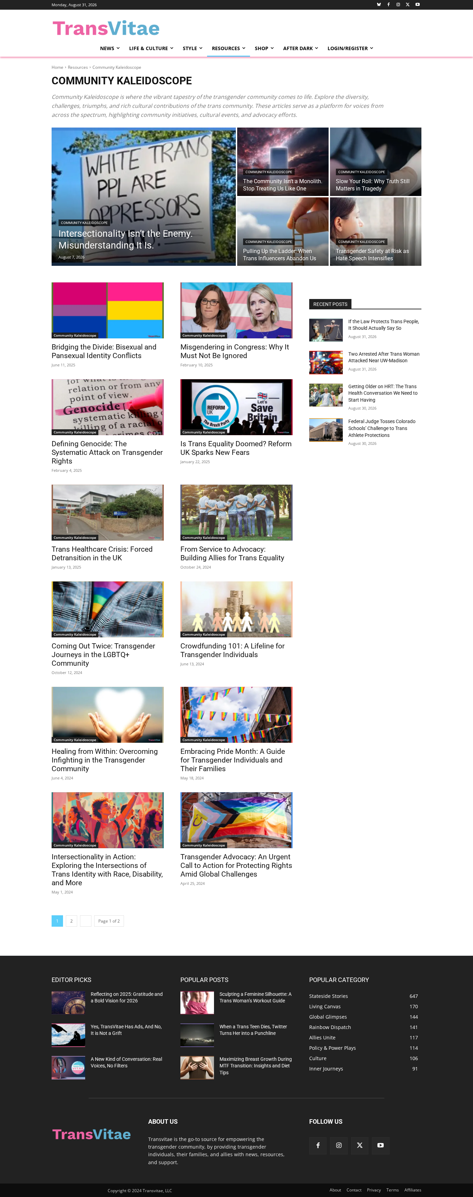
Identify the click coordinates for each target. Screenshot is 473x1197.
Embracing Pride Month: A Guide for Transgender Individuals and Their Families (232, 760)
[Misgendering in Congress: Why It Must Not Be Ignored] (236, 310)
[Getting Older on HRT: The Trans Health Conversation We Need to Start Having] (326, 395)
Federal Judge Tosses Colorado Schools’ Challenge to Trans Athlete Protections (382, 428)
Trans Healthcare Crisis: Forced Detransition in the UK (102, 553)
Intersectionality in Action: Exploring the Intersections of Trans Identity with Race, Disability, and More (107, 870)
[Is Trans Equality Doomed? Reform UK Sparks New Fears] (236, 407)
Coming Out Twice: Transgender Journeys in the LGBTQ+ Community (103, 654)
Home (57, 67)
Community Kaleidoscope (84, 223)
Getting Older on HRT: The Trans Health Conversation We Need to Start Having (383, 393)
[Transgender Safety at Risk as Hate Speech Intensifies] (375, 231)
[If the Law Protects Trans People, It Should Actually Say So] (326, 330)
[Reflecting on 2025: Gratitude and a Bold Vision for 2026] (68, 1002)
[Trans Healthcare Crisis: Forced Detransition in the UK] (108, 513)
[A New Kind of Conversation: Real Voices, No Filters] (68, 1067)
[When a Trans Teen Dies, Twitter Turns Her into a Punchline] (197, 1035)
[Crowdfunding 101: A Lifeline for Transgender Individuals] (236, 609)
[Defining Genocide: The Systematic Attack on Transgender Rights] (108, 407)
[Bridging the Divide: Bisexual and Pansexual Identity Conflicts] (108, 310)
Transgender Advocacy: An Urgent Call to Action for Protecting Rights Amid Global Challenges (236, 865)
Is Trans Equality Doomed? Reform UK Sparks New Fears (236, 448)
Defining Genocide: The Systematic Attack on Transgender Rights (107, 452)
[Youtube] (417, 5)
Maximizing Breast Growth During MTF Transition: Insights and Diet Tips (256, 1065)
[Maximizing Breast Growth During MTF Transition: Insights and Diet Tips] (197, 1067)
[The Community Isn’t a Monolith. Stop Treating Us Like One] (283, 162)
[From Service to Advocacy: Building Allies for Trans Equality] (236, 513)
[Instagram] (398, 5)
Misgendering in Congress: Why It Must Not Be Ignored (234, 351)
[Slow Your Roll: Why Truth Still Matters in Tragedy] (375, 162)
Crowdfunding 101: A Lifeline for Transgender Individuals (232, 650)
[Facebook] (389, 5)
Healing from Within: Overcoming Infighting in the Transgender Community (105, 760)
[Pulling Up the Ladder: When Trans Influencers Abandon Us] (283, 231)
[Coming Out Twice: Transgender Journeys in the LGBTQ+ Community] (108, 609)
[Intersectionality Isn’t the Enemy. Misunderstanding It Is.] (144, 197)
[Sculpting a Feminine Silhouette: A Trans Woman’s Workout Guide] (197, 1002)
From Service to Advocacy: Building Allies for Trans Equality (232, 553)
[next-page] (85, 921)
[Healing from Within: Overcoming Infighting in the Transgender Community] (108, 715)
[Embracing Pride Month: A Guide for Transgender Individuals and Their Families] (236, 715)
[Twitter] (408, 5)
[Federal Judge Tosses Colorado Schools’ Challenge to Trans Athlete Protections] (326, 430)
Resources (78, 67)
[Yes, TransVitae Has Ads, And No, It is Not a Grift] (68, 1035)
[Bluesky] (379, 5)
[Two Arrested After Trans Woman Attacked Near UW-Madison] (326, 362)
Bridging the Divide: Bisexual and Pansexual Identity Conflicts (104, 351)
